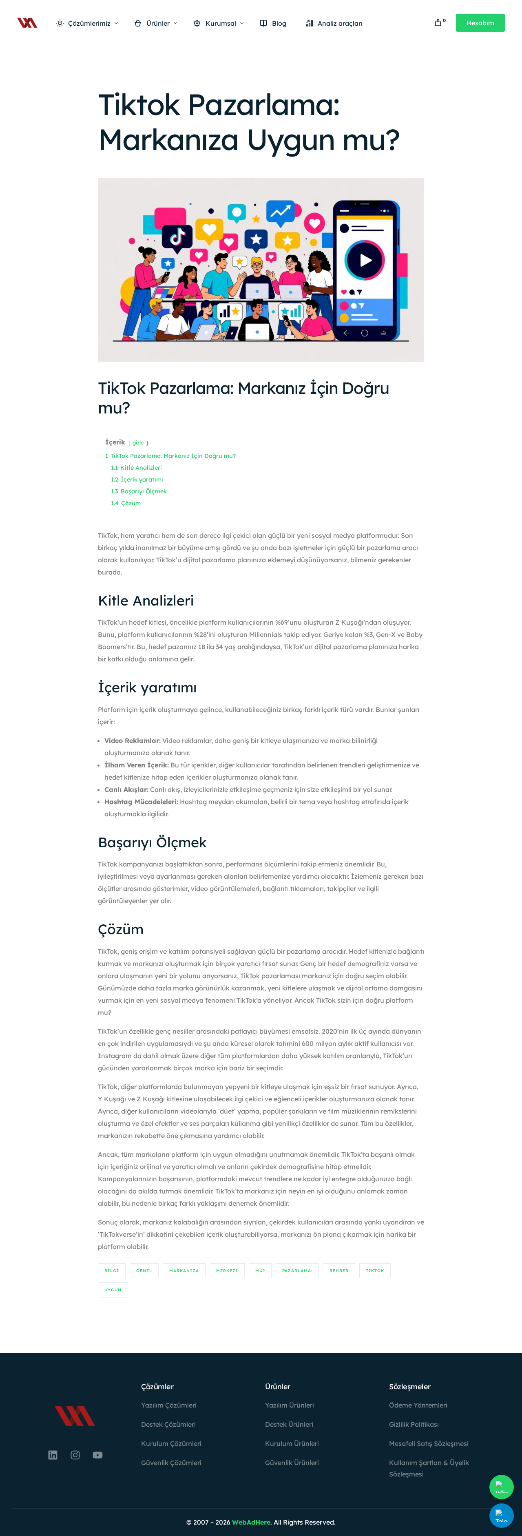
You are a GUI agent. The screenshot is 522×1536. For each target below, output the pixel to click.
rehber (339, 1270)
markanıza (184, 1270)
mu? (260, 1270)
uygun (113, 1290)
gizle (138, 442)
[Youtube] (97, 1455)
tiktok (375, 1270)
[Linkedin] (52, 1455)
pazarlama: (297, 1270)
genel (144, 1270)
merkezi (227, 1270)
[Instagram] (75, 1455)
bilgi (111, 1270)
